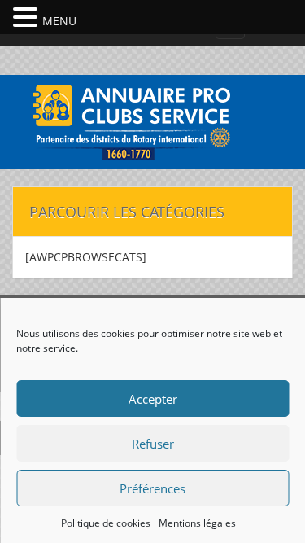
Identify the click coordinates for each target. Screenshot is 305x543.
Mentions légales (197, 523)
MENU (59, 20)
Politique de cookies (105, 523)
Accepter (153, 399)
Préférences (152, 488)
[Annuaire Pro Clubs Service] (153, 120)
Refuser (153, 444)
